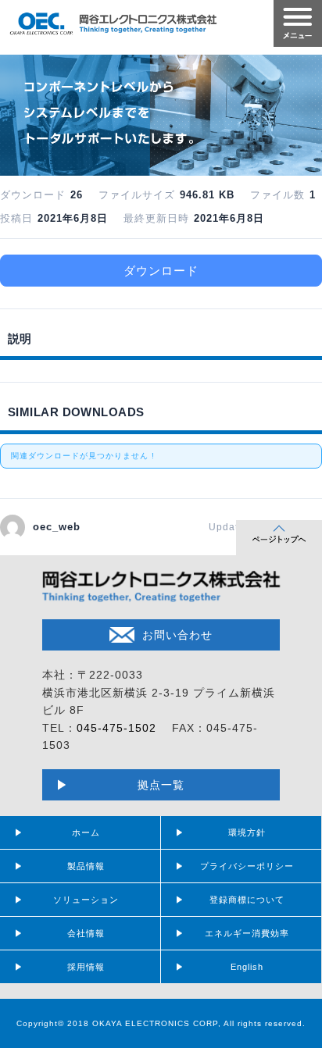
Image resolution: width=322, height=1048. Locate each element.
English (247, 966)
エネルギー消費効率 (247, 933)
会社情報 (86, 933)
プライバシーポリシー (247, 866)
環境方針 (247, 832)
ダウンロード (161, 270)
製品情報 (86, 866)
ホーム (86, 832)
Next (301, 110)
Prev (20, 110)
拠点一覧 (161, 785)
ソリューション (86, 899)
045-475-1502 (116, 728)
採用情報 (86, 966)
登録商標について (246, 899)
